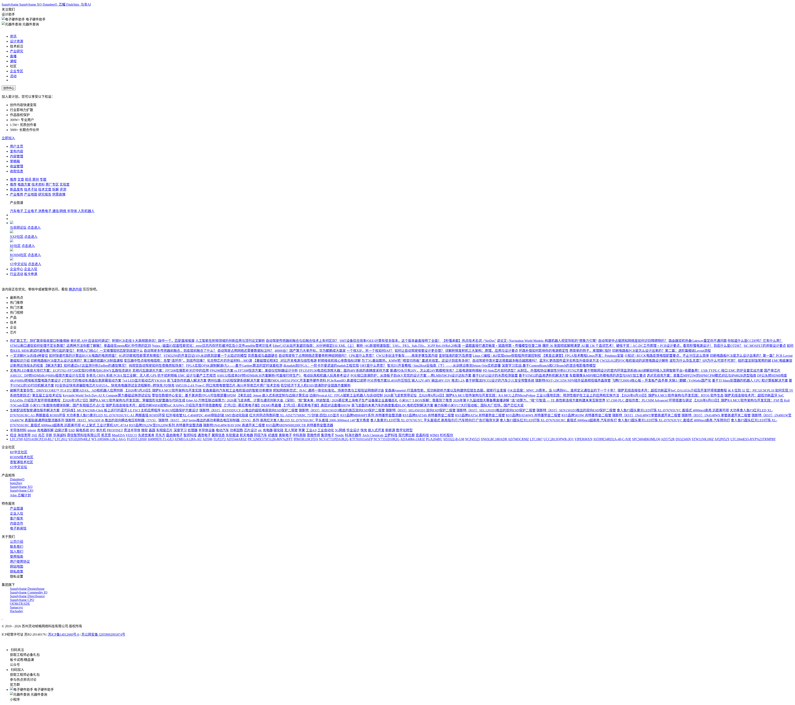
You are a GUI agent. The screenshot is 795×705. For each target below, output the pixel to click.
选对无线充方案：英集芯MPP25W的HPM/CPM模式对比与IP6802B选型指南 (701, 375)
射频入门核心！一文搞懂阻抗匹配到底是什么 (110, 350)
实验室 (65, 184)
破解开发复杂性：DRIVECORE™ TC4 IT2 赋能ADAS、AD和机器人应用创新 (66, 390)
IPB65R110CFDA (306, 439)
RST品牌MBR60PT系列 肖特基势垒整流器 (371, 415)
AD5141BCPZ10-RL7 (38, 439)
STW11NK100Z (703, 439)
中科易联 (299, 435)
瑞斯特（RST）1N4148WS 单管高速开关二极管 (716, 415)
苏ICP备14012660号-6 (63, 634)
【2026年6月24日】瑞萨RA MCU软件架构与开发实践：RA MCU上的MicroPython (476, 395)
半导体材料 (18, 430)
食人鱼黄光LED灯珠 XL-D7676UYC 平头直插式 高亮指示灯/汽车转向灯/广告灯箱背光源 (434, 420)
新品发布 (16, 189)
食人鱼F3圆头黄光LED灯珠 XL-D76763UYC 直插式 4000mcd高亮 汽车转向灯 (674, 420)
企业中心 (16, 269)
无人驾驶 (291, 430)
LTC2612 (61, 439)
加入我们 (16, 551)
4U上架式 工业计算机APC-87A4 (105, 425)
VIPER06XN (584, 439)
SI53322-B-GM (453, 439)
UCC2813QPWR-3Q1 (558, 439)
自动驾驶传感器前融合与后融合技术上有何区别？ (302, 340)
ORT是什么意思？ (373, 365)
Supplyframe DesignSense (27, 588)
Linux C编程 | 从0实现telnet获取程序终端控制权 (507, 355)
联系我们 (16, 546)
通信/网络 (59, 211)
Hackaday (16, 611)
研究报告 (44, 194)
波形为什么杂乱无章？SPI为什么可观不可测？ (703, 360)
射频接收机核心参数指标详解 (339, 360)
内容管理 (16, 156)
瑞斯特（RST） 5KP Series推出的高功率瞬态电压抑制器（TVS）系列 (208, 420)
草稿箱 (15, 161)
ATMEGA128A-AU (188, 439)
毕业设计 (353, 430)
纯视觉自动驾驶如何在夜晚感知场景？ (157, 365)
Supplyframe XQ (31, 4)
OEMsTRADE (20, 603)
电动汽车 (222, 430)
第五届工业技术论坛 (47, 395)
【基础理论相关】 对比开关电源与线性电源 (285, 360)
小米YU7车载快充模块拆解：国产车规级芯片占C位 (67, 405)
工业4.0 (311, 430)
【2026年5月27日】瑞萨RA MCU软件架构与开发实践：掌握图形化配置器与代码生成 (123, 400)
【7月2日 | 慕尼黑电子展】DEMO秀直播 (252, 405)
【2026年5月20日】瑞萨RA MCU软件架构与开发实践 (163, 390)
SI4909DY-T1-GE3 (161, 439)
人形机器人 (86, 211)
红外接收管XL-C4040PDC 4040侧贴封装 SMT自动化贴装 (207, 415)
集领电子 (327, 435)
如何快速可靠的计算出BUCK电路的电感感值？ (83, 355)
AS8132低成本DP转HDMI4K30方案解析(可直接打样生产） (259, 375)
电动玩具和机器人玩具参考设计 (326, 375)
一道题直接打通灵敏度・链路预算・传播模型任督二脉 (501, 345)
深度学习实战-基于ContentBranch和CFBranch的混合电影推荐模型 (549, 365)
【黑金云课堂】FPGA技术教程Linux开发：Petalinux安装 (583, 355)
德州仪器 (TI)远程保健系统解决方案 (233, 380)
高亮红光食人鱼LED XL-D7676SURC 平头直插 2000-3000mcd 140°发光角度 (314, 420)
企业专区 (16, 71)
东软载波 (232, 435)
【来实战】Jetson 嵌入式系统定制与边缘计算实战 (272, 395)
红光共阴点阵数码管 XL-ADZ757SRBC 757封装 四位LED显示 (294, 415)
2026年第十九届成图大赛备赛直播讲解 (481, 400)
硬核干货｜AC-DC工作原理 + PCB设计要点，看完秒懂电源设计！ (664, 345)
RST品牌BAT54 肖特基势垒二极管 (480, 415)
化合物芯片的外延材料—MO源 (229, 360)
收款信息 (16, 171)
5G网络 (340, 430)
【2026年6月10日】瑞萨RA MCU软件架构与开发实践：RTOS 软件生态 (672, 395)
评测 (63, 189)
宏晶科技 (422, 435)
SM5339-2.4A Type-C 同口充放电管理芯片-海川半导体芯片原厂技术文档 (227, 385)
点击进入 (34, 227)
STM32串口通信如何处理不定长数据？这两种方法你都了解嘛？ (56, 345)
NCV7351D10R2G (386, 439)
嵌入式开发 (376, 430)
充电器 (268, 430)
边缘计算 (61, 430)
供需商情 (58, 194)
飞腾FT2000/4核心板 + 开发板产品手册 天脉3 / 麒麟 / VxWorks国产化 (661, 380)
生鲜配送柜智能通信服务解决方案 (35, 410)
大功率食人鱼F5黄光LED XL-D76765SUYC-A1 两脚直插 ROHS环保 (115, 415)
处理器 (193, 430)
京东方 (160, 435)
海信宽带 (24, 435)
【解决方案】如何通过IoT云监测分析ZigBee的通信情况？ (86, 365)
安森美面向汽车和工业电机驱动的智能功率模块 (237, 390)
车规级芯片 (164, 430)
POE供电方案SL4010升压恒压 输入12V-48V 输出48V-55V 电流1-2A (416, 380)
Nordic (339, 435)
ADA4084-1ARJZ (412, 439)
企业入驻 (30, 269)
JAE (34, 435)
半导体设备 (206, 430)
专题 (43, 179)
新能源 (390, 430)
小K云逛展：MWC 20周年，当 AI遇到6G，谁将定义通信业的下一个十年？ (562, 390)
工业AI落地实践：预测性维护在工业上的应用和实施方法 (577, 395)
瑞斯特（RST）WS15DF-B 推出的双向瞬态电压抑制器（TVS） (111, 420)
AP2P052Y (722, 439)
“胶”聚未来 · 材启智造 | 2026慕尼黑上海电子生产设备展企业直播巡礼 (347, 400)
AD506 (207, 439)
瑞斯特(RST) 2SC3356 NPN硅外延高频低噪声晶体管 (573, 380)
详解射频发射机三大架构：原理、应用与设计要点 (481, 350)
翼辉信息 (218, 435)
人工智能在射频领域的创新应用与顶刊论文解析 (230, 340)
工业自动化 (325, 430)
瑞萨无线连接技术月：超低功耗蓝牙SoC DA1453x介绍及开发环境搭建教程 (672, 390)
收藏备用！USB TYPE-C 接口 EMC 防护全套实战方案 (723, 370)
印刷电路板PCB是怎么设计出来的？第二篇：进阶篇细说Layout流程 (661, 350)
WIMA (434, 435)
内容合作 (16, 523)
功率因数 (236, 430)
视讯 (28, 179)
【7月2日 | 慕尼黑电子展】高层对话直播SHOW (316, 405)
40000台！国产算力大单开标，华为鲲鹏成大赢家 (310, 350)
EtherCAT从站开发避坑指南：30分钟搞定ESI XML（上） (314, 345)
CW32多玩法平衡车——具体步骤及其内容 (407, 355)
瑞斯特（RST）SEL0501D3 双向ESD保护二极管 (421, 410)
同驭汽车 (260, 435)
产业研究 (16, 51)
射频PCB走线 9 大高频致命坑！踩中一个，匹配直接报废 (153, 340)
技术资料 (38, 184)
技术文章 (44, 189)
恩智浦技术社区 (21, 462)
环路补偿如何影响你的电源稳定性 (544, 350)
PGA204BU (434, 439)
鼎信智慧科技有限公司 (83, 435)
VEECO (131, 435)
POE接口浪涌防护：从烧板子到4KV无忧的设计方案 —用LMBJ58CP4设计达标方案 (411, 375)
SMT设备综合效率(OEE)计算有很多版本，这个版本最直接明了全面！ (390, 340)
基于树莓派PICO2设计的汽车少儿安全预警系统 (499, 380)
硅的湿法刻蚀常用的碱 (754, 360)
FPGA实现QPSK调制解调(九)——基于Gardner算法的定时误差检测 (234, 365)
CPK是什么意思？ (362, 355)
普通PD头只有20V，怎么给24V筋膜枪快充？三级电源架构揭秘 (436, 370)
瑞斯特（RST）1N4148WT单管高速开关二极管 (646, 415)
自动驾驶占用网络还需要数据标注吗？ (245, 350)
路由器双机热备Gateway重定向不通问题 (698, 340)
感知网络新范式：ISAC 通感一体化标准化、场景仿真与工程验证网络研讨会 (328, 390)
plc (260, 430)
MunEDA (118, 435)
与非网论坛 (18, 227)
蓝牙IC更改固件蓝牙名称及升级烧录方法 (569, 360)
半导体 (72, 211)
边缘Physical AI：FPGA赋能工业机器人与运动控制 (346, 395)
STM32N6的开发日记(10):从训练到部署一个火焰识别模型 (205, 355)
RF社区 (15, 246)
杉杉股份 (446, 435)
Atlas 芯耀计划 (20, 495)
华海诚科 (59, 435)
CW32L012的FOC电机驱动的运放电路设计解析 (634, 360)
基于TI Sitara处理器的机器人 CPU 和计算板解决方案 (750, 380)
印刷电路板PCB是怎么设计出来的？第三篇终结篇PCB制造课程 (77, 360)
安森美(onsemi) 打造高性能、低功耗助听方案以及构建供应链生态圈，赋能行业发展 (445, 390)
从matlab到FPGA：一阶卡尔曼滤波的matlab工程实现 (321, 365)
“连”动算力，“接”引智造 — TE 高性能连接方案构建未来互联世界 (557, 400)
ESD (72, 430)
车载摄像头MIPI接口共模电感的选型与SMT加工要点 (607, 375)
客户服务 (16, 518)
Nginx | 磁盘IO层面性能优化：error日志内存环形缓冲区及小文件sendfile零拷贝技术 (212, 345)
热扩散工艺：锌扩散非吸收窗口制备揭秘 (40, 340)
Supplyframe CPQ (22, 600)
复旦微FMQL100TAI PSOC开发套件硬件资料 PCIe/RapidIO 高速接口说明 (313, 380)
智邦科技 (190, 435)
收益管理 (16, 166)
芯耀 (62, 4)
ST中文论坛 (18, 264)
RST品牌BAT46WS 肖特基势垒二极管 (533, 415)
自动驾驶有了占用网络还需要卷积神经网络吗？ (313, 355)
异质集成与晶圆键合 (263, 355)
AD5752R (668, 439)
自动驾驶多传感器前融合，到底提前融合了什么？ (180, 350)
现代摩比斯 (406, 435)
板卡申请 (30, 274)
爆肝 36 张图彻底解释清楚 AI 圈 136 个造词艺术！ (578, 345)
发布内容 (16, 151)
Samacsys (16, 607)
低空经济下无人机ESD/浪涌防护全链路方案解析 (316, 385)
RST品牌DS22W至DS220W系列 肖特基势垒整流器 (165, 425)
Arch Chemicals (372, 435)
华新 (49, 435)
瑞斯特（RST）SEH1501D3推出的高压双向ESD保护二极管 (342, 410)
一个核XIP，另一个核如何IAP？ (370, 350)
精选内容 (75, 289)
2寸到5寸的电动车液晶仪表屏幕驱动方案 (91, 380)
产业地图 (30, 194)
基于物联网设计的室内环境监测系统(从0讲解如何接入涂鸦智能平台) (634, 370)
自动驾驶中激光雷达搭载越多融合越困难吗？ (505, 360)
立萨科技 (391, 435)
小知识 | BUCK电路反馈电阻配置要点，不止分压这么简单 (666, 355)
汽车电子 (17, 211)
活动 (13, 76)
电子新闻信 (18, 528)
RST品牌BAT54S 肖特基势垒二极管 (428, 415)
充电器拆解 (45, 430)
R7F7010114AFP (361, 439)
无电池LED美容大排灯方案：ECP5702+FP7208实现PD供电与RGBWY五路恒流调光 (70, 370)
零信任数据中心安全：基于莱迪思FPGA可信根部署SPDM (194, 395)
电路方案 (24, 184)
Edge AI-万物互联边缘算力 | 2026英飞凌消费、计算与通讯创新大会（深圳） (241, 400)
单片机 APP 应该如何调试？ (90, 340)
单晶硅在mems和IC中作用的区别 (127, 345)
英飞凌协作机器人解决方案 (187, 380)
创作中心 (8, 88)
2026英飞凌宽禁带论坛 (400, 395)
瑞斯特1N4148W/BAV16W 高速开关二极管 (234, 425)
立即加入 (8, 138)
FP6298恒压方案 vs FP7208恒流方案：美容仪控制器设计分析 (254, 370)
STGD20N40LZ (79, 439)
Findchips (73, 4)
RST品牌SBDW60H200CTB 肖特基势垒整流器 (299, 425)
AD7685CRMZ (518, 439)
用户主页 (16, 146)
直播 (13, 56)
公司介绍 (16, 541)
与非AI (85, 4)
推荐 (13, 179)
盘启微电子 (174, 435)
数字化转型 (404, 430)
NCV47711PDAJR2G (334, 439)
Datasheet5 (50, 4)
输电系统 (82, 430)
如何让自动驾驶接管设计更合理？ (419, 350)
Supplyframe (10, 4)
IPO (92, 430)
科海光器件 (353, 435)
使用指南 (16, 556)
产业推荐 (16, 194)
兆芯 (41, 435)
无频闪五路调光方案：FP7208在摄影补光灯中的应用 (170, 370)
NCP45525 (472, 439)
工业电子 (31, 211)
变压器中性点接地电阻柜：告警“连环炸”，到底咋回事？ (165, 360)
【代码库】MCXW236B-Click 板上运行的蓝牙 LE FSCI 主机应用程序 (110, 410)
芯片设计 (250, 430)
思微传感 (313, 435)
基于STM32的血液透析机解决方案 (544, 375)
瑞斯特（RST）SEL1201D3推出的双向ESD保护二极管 (496, 410)
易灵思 (106, 435)
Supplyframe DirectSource (27, 596)
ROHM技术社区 (21, 457)
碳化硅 (278, 430)
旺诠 (13, 435)
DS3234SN (683, 439)
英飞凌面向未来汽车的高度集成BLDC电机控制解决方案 (392, 405)
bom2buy (16, 483)
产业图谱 (16, 508)
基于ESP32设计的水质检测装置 (495, 375)
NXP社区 (16, 236)
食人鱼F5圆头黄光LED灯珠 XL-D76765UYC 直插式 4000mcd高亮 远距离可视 (673, 410)
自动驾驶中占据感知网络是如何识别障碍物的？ (633, 340)
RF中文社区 (18, 452)
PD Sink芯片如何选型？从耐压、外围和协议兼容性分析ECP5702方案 (533, 370)
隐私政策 (16, 571)
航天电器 (246, 435)
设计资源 (16, 41)
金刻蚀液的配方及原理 (455, 355)
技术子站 (30, 189)
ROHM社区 (18, 255)
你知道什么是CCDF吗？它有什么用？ (755, 340)
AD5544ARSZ (236, 439)
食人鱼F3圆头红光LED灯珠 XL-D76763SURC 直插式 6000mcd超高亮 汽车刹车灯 (558, 420)
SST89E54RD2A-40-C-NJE (612, 439)
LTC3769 (16, 439)
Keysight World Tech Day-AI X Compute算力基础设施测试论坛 (107, 395)
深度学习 (180, 430)
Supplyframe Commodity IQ (28, 592)
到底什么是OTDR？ (728, 345)
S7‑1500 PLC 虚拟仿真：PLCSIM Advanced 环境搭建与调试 (649, 400)
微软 (144, 430)
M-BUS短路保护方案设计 (180, 410)
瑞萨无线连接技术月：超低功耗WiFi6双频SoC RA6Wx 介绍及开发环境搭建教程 (164, 405)
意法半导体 (132, 430)
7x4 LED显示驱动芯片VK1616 (144, 380)
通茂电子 (204, 435)
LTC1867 (536, 439)
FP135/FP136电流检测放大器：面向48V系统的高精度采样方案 (344, 370)
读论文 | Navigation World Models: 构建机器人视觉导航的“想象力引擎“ (547, 340)
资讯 (13, 36)
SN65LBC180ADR (494, 439)
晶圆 (152, 430)
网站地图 (16, 566)
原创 (35, 179)
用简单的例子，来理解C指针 (590, 350)
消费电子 (45, 211)
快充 (363, 430)
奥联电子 (285, 435)
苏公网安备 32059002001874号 (103, 634)
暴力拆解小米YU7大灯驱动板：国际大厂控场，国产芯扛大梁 (479, 405)
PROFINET (115, 430)
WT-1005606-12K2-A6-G (108, 439)
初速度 (273, 435)
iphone (31, 430)
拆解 (55, 189)
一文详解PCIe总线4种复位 (29, 355)
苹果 (301, 430)
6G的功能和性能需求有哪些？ (141, 355)
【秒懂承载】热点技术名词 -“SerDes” (469, 340)
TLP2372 (219, 439)
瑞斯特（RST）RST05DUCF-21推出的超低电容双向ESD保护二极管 (248, 410)
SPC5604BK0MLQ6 (646, 439)
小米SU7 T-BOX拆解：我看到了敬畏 (425, 400)
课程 (13, 61)
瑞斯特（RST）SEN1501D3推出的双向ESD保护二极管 (576, 410)
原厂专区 (52, 184)
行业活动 (16, 274)
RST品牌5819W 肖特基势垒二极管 (586, 415)
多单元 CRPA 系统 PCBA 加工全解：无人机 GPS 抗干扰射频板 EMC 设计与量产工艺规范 (151, 375)
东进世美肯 (146, 435)
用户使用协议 (20, 561)
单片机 (101, 430)
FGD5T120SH (137, 439)
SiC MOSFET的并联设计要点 (765, 345)
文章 (20, 179)
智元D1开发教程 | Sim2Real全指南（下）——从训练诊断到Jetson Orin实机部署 (444, 365)
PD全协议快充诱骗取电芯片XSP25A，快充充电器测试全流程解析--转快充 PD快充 (115, 385)
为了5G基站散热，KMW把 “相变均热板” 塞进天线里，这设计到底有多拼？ (416, 360)
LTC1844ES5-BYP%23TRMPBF (753, 439)
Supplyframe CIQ (21, 490)
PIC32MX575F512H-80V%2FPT (270, 439)
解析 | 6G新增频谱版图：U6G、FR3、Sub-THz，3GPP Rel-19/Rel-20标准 (409, 345)
